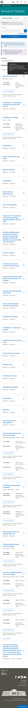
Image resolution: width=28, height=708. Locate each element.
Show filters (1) (15, 36)
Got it (25, 72)
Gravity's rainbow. (9, 253)
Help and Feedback (22, 706)
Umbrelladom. (7, 181)
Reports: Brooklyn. (9, 169)
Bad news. (6, 409)
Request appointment (9, 91)
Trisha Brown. (7, 145)
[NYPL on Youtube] (25, 677)
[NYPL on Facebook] (16, 677)
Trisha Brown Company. (10, 117)
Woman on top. (8, 364)
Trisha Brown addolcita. (10, 316)
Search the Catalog (7, 18)
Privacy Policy (23, 682)
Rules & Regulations (22, 685)
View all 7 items (6, 638)
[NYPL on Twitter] (19, 677)
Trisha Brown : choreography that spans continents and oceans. (12, 104)
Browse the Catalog (20, 18)
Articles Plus (9, 43)
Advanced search (22, 33)
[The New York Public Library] (2, 2)
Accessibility (23, 680)
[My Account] (13, 2)
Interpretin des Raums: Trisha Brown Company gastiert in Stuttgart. (12, 278)
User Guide (14, 50)
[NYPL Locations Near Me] (17, 2)
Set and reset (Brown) (10, 76)
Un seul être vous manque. (11, 353)
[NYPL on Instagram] (22, 677)
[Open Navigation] (25, 2)
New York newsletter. (10, 205)
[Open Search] (21, 2)
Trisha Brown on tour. (10, 376)
